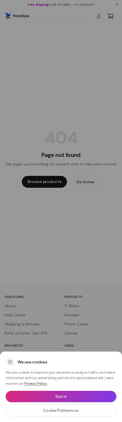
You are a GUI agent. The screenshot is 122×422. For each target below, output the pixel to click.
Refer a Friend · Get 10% (26, 333)
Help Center (15, 314)
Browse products (45, 181)
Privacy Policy (35, 383)
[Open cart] (110, 16)
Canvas (71, 333)
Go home (85, 181)
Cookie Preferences (61, 410)
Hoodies (71, 314)
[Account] (99, 16)
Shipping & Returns (22, 324)
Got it (61, 396)
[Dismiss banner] (117, 4)
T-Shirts (71, 305)
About (10, 305)
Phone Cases (76, 324)
